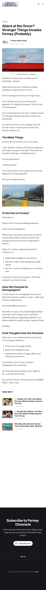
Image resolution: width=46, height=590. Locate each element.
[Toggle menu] (42, 4)
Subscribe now (25, 543)
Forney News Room (18, 41)
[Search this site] (38, 4)
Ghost (36, 572)
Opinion (5, 22)
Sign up (23, 556)
